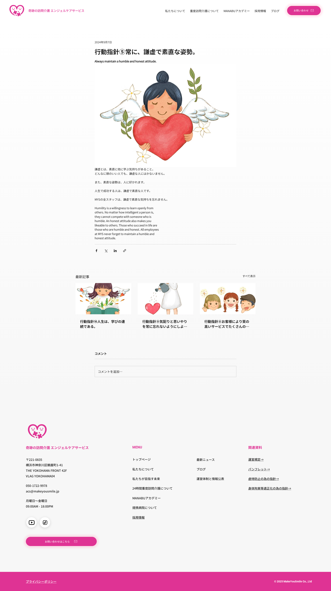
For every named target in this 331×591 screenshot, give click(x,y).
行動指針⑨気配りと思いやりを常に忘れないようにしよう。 (164, 324)
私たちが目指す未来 (146, 478)
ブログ (201, 469)
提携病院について (144, 507)
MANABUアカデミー (146, 498)
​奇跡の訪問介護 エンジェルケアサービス (56, 10)
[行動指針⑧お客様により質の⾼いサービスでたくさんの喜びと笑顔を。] (228, 298)
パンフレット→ (259, 469)
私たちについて (143, 469)
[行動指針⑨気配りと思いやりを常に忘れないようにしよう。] (165, 298)
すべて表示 (249, 276)
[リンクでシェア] (124, 250)
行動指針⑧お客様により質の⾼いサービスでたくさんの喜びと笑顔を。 (226, 324)
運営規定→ (256, 459)
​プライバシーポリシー (41, 581)
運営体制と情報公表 (210, 478)
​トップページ (141, 459)
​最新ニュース (206, 459)
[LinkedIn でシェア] (115, 250)
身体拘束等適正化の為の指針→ (269, 488)
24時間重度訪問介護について (152, 488)
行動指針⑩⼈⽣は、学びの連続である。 (102, 324)
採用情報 (138, 517)
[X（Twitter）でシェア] (106, 250)
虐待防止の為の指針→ (263, 478)
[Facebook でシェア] (96, 250)
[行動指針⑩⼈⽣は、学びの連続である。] (103, 298)
